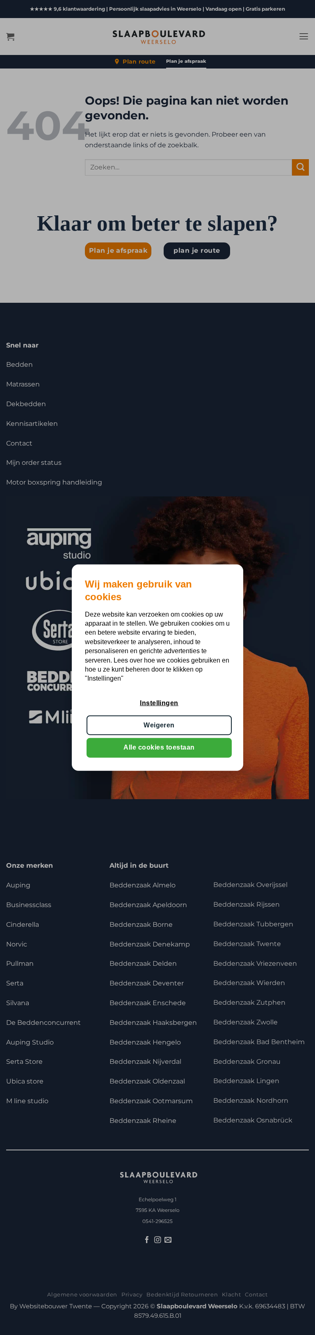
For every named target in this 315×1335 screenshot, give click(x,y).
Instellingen (159, 702)
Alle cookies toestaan (158, 747)
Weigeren (159, 725)
